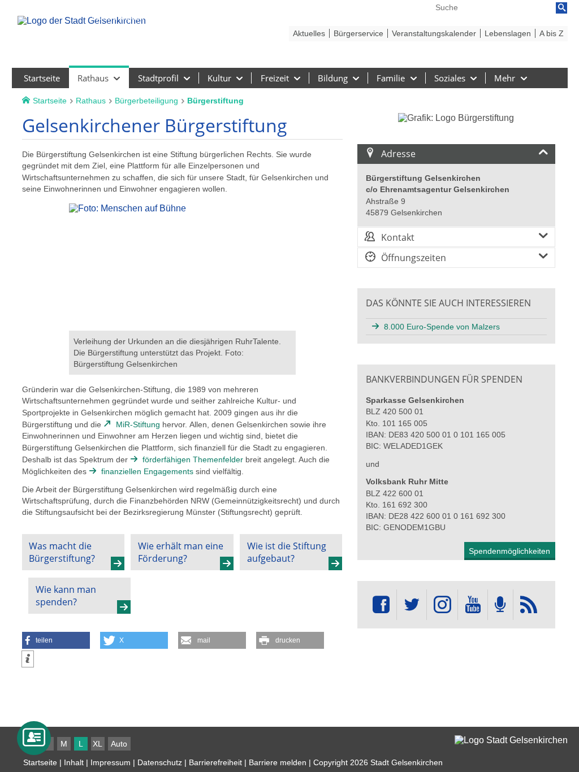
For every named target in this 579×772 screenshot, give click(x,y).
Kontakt (397, 237)
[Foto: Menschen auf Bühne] (182, 325)
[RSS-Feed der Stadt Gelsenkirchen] (528, 605)
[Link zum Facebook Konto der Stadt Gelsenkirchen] (381, 605)
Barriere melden (277, 762)
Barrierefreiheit (215, 762)
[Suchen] (561, 8)
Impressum (110, 762)
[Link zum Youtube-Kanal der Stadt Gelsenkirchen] (472, 605)
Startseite (40, 762)
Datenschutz (159, 762)
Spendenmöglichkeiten (509, 551)
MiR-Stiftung (138, 424)
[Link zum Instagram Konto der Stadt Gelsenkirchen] (442, 605)
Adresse (398, 154)
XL (97, 743)
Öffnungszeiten (413, 257)
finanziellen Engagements (147, 471)
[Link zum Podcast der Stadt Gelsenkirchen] (500, 605)
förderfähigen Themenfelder (192, 459)
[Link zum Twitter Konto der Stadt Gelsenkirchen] (411, 605)
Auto (119, 743)
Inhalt (74, 762)
